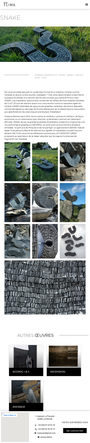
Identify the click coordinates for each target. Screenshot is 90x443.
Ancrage (19, 406)
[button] (86, 4)
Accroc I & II (21, 371)
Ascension (57, 371)
